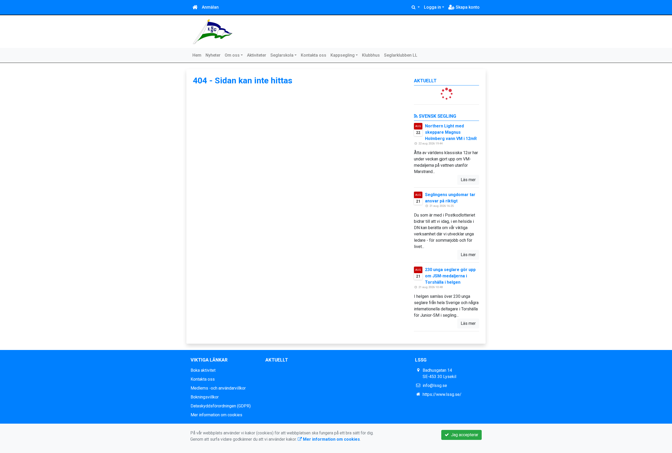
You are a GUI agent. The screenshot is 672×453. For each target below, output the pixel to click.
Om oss (232, 55)
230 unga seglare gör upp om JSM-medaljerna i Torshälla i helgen (450, 276)
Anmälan (210, 7)
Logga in (432, 7)
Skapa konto (467, 7)
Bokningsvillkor (205, 397)
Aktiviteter (256, 55)
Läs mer (468, 179)
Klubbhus (371, 55)
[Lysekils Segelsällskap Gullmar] (212, 31)
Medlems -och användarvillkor (218, 388)
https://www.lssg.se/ (442, 394)
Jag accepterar (463, 434)
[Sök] (416, 7)
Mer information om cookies (216, 414)
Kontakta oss (313, 55)
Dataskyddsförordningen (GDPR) (221, 405)
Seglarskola (281, 55)
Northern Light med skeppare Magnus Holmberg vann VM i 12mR (451, 132)
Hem (196, 55)
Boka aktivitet (203, 370)
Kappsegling (342, 55)
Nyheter (213, 55)
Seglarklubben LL (400, 55)
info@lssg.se (435, 385)
